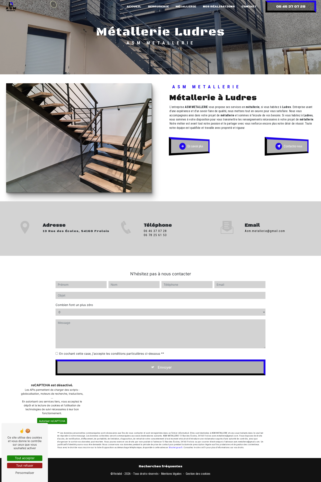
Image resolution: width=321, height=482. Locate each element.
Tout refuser (24, 465)
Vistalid (117, 473)
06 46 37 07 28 (290, 6)
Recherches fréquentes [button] (160, 466)
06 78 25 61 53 (155, 235)
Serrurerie (158, 6)
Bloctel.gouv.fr (175, 447)
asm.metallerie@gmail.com (265, 231)
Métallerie (186, 6)
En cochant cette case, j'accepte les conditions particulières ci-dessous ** (111, 353)
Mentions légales (171, 473)
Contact (249, 6)
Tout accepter (25, 458)
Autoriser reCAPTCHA (52, 421)
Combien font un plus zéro (74, 305)
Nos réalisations (219, 6)
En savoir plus (195, 146)
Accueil (134, 6)
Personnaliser (24, 473)
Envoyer (165, 367)
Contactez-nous (293, 146)
